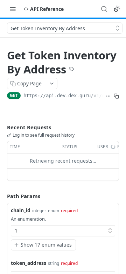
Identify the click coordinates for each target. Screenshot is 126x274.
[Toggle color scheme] (116, 8)
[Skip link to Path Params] (2, 196)
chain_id (20, 210)
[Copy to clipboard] (116, 96)
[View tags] (72, 70)
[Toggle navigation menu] (12, 8)
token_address (28, 263)
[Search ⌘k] (104, 8)
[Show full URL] (108, 96)
